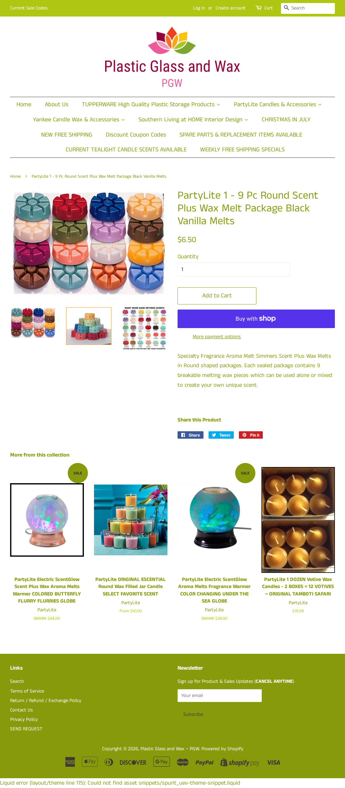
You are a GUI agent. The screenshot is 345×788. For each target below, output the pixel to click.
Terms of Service (27, 691)
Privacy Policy (24, 719)
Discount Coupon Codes (136, 134)
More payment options (217, 336)
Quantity (188, 257)
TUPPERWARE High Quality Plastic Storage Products (149, 104)
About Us (56, 104)
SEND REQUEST (26, 729)
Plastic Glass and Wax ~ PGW (169, 749)
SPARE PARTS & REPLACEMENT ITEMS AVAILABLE (241, 134)
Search (17, 681)
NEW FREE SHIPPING (66, 134)
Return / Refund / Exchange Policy (45, 700)
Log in (199, 8)
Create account (231, 8)
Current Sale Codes (29, 8)
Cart (268, 8)
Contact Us (21, 710)
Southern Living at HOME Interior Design (191, 119)
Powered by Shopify (222, 749)
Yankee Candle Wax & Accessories (77, 119)
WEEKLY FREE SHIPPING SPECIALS (242, 149)
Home (24, 104)
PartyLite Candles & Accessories (276, 104)
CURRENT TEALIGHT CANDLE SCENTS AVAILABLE (126, 149)
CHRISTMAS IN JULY (286, 119)
